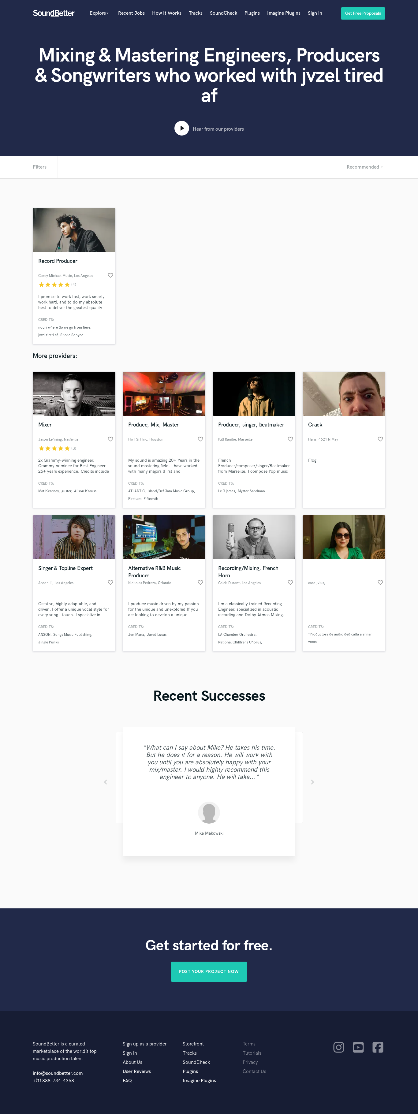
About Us (132, 1062)
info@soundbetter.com (58, 1073)
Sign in (315, 13)
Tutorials (252, 1053)
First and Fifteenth (143, 499)
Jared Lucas (156, 634)
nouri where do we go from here (64, 327)
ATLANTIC (136, 491)
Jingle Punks (48, 642)
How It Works (166, 13)
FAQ (127, 1081)
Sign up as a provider (145, 1044)
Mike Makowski (209, 833)
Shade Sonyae (71, 335)
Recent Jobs (131, 13)
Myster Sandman (251, 491)
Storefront (193, 1044)
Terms (249, 1044)
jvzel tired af (48, 335)
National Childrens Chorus (239, 642)
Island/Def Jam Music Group (170, 491)
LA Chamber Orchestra (237, 634)
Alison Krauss (85, 491)
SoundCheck (223, 13)
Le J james (226, 491)
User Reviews (137, 1072)
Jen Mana (136, 634)
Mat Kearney (48, 491)
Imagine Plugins (283, 13)
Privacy (250, 1062)
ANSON (44, 634)
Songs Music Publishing (72, 634)
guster (66, 491)
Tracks (196, 13)
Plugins (252, 13)
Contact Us (254, 1072)
